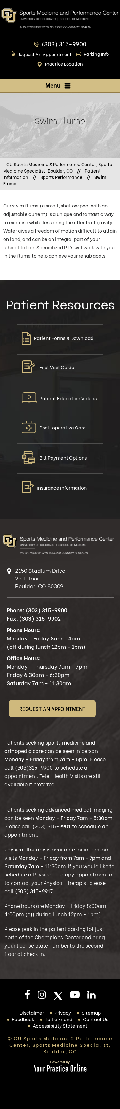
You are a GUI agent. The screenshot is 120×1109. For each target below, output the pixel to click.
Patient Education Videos (68, 398)
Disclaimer (32, 1012)
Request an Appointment (44, 54)
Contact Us (95, 1018)
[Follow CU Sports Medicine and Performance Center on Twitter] (58, 996)
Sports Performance (61, 177)
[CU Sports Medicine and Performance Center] (60, 17)
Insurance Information (62, 487)
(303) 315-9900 (64, 43)
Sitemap (91, 1012)
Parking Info (96, 53)
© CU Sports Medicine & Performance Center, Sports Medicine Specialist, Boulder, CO (60, 1044)
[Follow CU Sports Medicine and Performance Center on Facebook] (27, 996)
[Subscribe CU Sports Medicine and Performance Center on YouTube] (75, 996)
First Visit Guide (56, 366)
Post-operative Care (62, 427)
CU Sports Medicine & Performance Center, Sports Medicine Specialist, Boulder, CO (57, 167)
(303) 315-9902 (40, 618)
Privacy (62, 1012)
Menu (52, 84)
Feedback (23, 1018)
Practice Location (64, 63)
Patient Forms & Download (63, 337)
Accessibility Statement (60, 1025)
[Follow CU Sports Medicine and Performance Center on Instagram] (42, 996)
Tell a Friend (58, 1018)
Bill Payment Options (63, 457)
